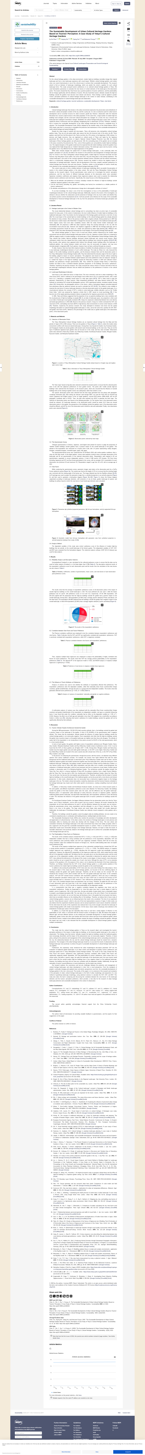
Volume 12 (33, 16)
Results (18, 86)
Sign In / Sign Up (116, 3)
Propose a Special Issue (27, 39)
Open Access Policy (59, 1430)
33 (54, 284)
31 (96, 278)
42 (113, 473)
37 (112, 294)
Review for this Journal (27, 34)
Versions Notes (82, 69)
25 (110, 240)
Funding (18, 95)
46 (71, 765)
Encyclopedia (97, 1437)
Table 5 (87, 690)
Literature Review (21, 82)
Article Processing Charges (62, 1426)
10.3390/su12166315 (50, 16)
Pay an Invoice (58, 1428)
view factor (108, 101)
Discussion (19, 88)
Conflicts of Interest (21, 99)
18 (50, 217)
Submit (127, 3)
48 (72, 893)
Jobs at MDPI (57, 1435)
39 (79, 300)
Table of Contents (21, 75)
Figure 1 (94, 324)
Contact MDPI (58, 1432)
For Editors (76, 1430)
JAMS (94, 1439)
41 (64, 394)
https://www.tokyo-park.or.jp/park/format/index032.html (100, 1272)
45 (63, 718)
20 (58, 224)
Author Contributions (21, 93)
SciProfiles (96, 1435)
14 (76, 160)
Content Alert (126, 1413)
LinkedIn (115, 1426)
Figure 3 (66, 471)
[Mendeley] (71, 1296)
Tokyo (102, 101)
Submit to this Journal (27, 30)
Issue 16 (40, 16)
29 (68, 246)
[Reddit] (67, 1296)
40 (71, 302)
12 (66, 152)
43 (115, 473)
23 (112, 230)
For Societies (77, 1437)
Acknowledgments (21, 97)
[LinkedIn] (57, 1296)
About (97, 3)
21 (68, 226)
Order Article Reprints (110, 23)
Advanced (125, 10)
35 (96, 286)
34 (94, 286)
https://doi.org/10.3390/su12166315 (79, 55)
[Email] (51, 1296)
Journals (46, 3)
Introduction (19, 80)
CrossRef (56, 1038)
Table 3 (59, 635)
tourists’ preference (77, 101)
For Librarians (77, 1432)
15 (95, 166)
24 (115, 236)
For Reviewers (77, 1428)
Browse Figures (68, 69)
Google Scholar (67, 1034)
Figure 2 (64, 408)
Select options (20, 1433)
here (58, 1338)
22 (106, 228)
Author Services (77, 3)
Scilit (62, 1038)
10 (108, 139)
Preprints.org (96, 1430)
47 (83, 771)
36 (111, 292)
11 (64, 152)
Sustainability (25, 16)
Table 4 (59, 660)
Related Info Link (20, 48)
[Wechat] (64, 1296)
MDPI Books (96, 1428)
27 (113, 240)
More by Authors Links (22, 52)
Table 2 (92, 564)
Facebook (115, 1428)
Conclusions (19, 90)
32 (112, 280)
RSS (119, 1413)
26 (112, 240)
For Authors (76, 1426)
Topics (55, 3)
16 (97, 166)
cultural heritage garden (63, 101)
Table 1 (100, 324)
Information (64, 3)
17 (77, 197)
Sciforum (95, 1426)
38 (80, 298)
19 (115, 221)
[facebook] (61, 1296)
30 (94, 278)
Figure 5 (113, 601)
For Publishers (77, 1435)
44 (91, 477)
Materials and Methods (22, 84)
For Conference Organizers (81, 1439)
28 (115, 240)
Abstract (18, 78)
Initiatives (88, 3)
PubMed (112, 1255)
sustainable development (91, 101)
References (19, 101)
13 (50, 154)
